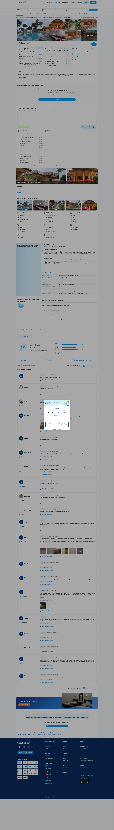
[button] (57, 416)
